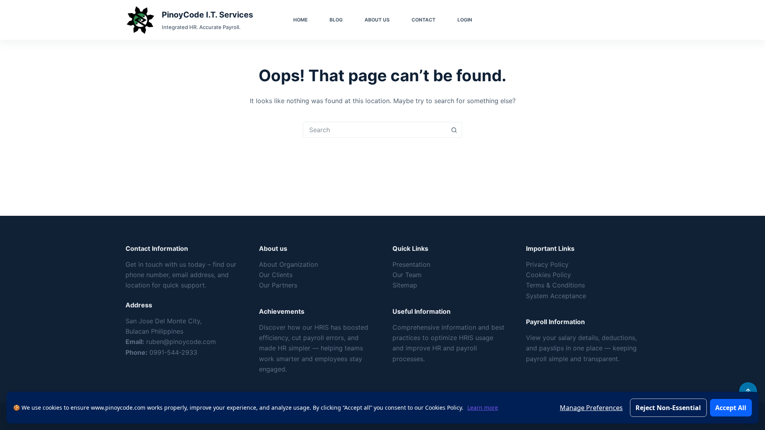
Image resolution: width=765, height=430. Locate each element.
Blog (336, 20)
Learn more (482, 407)
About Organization (288, 264)
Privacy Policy (547, 264)
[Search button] (454, 130)
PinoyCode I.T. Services (207, 15)
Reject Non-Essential (668, 407)
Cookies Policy (548, 275)
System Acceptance (556, 296)
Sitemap (404, 285)
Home (300, 20)
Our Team (407, 275)
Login (464, 20)
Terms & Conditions (555, 285)
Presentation (411, 264)
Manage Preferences (591, 407)
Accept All (730, 407)
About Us (377, 20)
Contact (423, 20)
